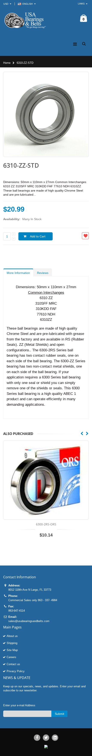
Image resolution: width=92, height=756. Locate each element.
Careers (11, 657)
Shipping (12, 643)
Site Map (12, 650)
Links (81, 3)
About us (12, 636)
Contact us (13, 664)
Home (6, 62)
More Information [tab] (18, 273)
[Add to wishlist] (85, 235)
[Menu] (75, 44)
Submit (59, 713)
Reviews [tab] (42, 273)
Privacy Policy (16, 671)
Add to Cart (37, 236)
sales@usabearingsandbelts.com (28, 621)
